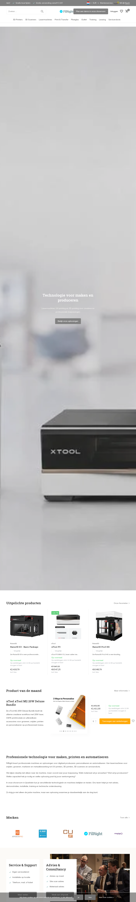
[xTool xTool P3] (68, 626)
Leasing (102, 19)
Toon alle (124, 817)
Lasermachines (45, 19)
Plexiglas (75, 19)
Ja (78, 897)
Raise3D (13, 643)
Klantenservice (106, 3)
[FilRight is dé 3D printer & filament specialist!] (68, 11)
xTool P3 (55, 647)
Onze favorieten (121, 603)
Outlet (84, 19)
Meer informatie (121, 690)
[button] (65, 731)
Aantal (95, 721)
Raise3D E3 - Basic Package (24, 647)
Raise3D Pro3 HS (100, 647)
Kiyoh (127, 3)
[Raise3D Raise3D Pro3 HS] (109, 626)
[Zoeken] (42, 11)
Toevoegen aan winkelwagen (115, 721)
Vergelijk (17, 651)
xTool (53, 643)
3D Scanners (30, 19)
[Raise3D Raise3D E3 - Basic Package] (26, 626)
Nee (90, 897)
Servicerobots (114, 19)
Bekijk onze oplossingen (68, 321)
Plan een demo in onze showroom (90, 11)
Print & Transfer (61, 19)
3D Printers (18, 19)
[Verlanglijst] (121, 11)
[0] (126, 11)
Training (92, 19)
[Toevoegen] (42, 674)
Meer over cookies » (106, 897)
